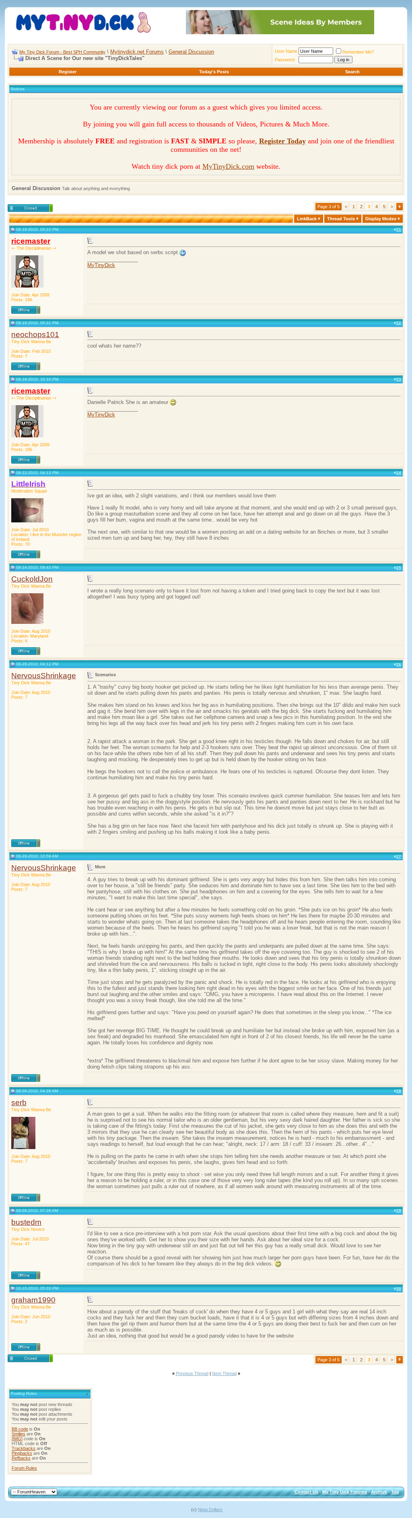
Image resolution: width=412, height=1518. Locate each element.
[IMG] (17, 1438)
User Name (286, 51)
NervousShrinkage (43, 675)
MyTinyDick (101, 265)
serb (19, 1102)
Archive (379, 1491)
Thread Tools (341, 218)
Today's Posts (214, 71)
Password (285, 59)
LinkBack (307, 218)
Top (395, 1491)
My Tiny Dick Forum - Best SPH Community (62, 52)
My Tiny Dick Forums (344, 1491)
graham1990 (33, 1300)
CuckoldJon (32, 579)
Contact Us (306, 1491)
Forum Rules (24, 1468)
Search (352, 71)
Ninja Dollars (210, 1509)
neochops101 (35, 334)
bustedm (26, 1222)
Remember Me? (358, 52)
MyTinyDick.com (228, 166)
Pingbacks (22, 1453)
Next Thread (224, 1373)
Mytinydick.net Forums (137, 52)
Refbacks (21, 1458)
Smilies (18, 1433)
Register (67, 71)
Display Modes (380, 218)
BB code (20, 1429)
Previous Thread (192, 1373)
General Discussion (191, 52)
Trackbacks (23, 1448)
